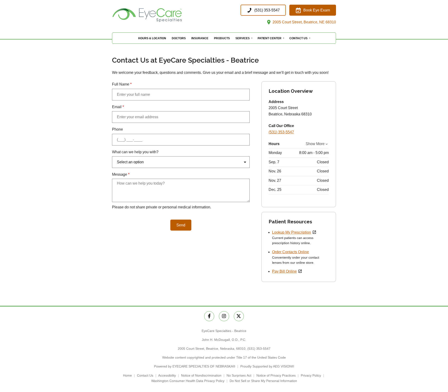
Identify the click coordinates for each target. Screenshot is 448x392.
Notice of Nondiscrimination (201, 375)
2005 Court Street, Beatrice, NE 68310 (304, 22)
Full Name (122, 84)
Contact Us (298, 38)
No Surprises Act (239, 375)
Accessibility (167, 375)
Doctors (179, 38)
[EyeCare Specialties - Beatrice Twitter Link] (239, 316)
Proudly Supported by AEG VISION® (267, 366)
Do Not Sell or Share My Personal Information (263, 381)
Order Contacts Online (290, 252)
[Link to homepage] (158, 15)
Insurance (199, 38)
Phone (117, 129)
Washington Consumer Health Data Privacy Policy (187, 381)
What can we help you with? (135, 152)
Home (127, 375)
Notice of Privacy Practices (276, 375)
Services (242, 38)
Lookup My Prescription (291, 232)
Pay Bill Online (284, 271)
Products (222, 38)
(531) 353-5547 (281, 132)
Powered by (194, 366)
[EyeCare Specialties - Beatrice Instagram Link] (224, 316)
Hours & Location (152, 38)
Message (121, 174)
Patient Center (269, 38)
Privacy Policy (311, 375)
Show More (315, 144)
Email (118, 107)
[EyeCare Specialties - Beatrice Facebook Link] (209, 316)
